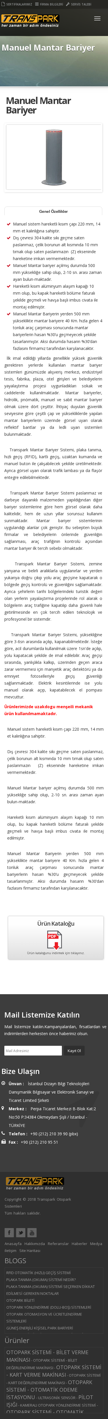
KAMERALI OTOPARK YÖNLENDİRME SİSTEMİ (58, 1405)
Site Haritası (29, 1250)
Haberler (79, 1243)
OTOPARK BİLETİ (20, 1300)
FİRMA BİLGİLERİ (51, 4)
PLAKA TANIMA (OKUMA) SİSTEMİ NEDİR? (41, 1279)
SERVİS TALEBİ (81, 4)
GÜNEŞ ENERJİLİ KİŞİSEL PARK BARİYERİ (39, 1328)
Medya (96, 1243)
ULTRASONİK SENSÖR (56, 1397)
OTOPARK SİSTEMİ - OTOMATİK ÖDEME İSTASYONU (49, 1390)
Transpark (30, 25)
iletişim (10, 1250)
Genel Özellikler (53, 211)
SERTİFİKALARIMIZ (19, 4)
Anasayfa (13, 1243)
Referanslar (58, 1243)
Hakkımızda (34, 1243)
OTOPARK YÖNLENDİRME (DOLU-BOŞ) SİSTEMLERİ (48, 1307)
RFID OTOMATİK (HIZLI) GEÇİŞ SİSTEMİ (38, 1272)
